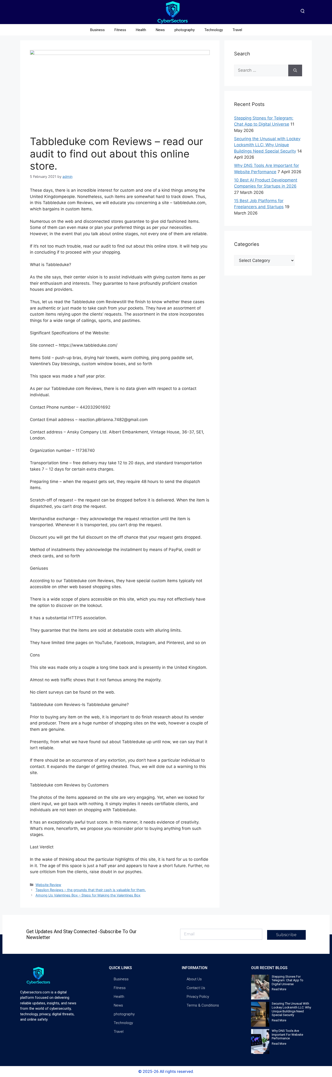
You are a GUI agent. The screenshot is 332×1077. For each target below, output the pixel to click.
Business (97, 30)
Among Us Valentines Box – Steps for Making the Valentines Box (87, 895)
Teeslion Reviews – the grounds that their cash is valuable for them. (90, 890)
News (160, 30)
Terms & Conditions (203, 1005)
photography (185, 30)
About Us (194, 979)
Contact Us (196, 988)
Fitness (120, 30)
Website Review (48, 885)
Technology (213, 30)
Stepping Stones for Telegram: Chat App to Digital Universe (287, 980)
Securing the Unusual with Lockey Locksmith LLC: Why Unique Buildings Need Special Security (267, 145)
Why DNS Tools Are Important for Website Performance (287, 1034)
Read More (279, 989)
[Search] (295, 70)
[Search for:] (261, 70)
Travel (237, 30)
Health (141, 30)
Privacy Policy (198, 996)
